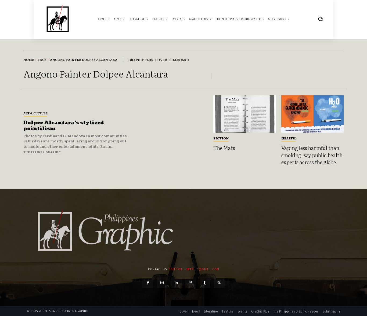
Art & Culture (35, 113)
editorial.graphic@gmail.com (194, 269)
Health (288, 138)
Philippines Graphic (42, 152)
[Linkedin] (176, 283)
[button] (320, 18)
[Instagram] (162, 283)
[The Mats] (244, 114)
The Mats (224, 148)
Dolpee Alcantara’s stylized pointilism (63, 126)
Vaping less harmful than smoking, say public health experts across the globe (312, 155)
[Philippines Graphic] (57, 19)
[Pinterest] (190, 283)
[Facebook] (147, 283)
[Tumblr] (205, 283)
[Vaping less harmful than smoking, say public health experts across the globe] (312, 114)
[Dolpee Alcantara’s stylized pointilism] (171, 132)
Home (28, 59)
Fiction (221, 138)
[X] (219, 283)
